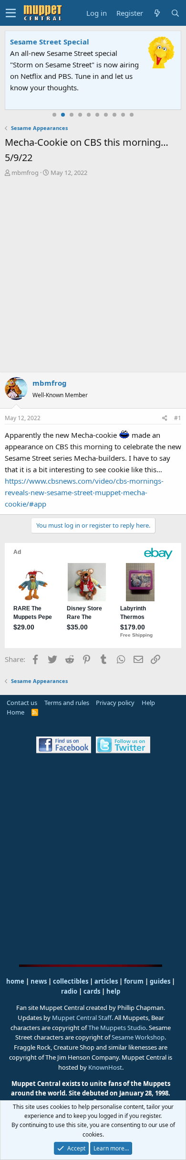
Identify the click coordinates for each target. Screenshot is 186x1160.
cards (91, 991)
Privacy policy (115, 702)
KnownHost (105, 1067)
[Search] (175, 13)
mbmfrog (25, 172)
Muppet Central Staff (82, 1017)
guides (160, 981)
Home (15, 712)
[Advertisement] (93, 276)
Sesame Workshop (138, 1037)
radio (69, 991)
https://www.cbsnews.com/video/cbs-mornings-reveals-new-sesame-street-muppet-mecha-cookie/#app (84, 492)
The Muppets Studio (117, 1027)
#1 (177, 418)
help (113, 991)
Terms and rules (66, 702)
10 (132, 115)
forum (134, 981)
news (39, 981)
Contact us (22, 702)
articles (106, 981)
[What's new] (157, 13)
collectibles (70, 981)
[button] (11, 13)
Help (148, 702)
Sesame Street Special (49, 41)
